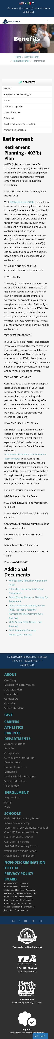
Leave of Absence (12, 112)
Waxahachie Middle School (20, 851)
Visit (7, 806)
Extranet (30, 12)
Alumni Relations (14, 744)
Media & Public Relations (19, 776)
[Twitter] (20, 921)
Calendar (9, 703)
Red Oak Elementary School (21, 846)
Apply (7, 802)
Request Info (12, 797)
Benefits (8, 88)
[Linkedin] (33, 921)
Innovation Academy (16, 823)
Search (46, 8)
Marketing (10, 771)
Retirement (9, 118)
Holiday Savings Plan (13, 106)
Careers (14, 8)
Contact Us (11, 698)
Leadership (11, 694)
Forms (7, 100)
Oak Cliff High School (17, 841)
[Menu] (50, 21)
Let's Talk (39, 1036)
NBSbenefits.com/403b (22, 202)
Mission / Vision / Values (19, 684)
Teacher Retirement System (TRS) (19, 124)
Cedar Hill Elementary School (22, 818)
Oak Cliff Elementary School (21, 832)
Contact (26, 8)
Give (37, 8)
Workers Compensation (15, 129)
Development (12, 762)
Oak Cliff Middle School (18, 837)
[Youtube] (25, 921)
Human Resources (15, 767)
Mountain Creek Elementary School (26, 827)
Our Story (10, 680)
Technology (11, 785)
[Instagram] (40, 921)
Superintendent (14, 708)
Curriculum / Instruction (19, 757)
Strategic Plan (13, 689)
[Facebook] (13, 921)
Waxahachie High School (19, 855)
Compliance (11, 753)
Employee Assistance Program (18, 94)
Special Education (15, 781)
